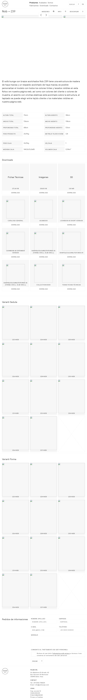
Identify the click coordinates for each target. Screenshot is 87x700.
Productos (33, 2)
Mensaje (34, 635)
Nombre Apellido (38, 619)
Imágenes (46, 11)
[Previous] (41, 15)
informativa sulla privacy (61, 653)
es (83, 4)
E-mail (33, 627)
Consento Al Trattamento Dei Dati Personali (49, 649)
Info (59, 11)
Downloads (44, 5)
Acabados (43, 2)
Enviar (35, 661)
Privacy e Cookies (36, 697)
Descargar (74, 11)
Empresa (62, 619)
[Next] (46, 15)
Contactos (53, 5)
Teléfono (63, 627)
